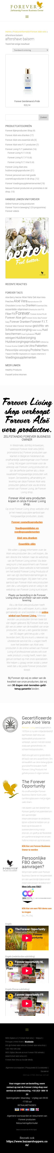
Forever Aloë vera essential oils (19, 140)
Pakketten (41, 346)
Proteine (35, 350)
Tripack (8, 354)
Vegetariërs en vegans (27, 354)
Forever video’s (12, 211)
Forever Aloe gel (15, 317)
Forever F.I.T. (39, 321)
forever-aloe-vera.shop (36, 1045)
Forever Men (11, 326)
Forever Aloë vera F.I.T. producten (20, 144)
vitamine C (41, 354)
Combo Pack (20, 306)
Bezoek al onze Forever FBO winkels (30, 1052)
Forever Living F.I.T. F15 (18, 157)
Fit (13, 314)
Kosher (15, 346)
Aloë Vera (20, 301)
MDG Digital (9, 1052)
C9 (40, 301)
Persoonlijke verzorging (17, 350)
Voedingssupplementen (20, 357)
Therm (45, 349)
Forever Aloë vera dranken (17, 135)
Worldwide (29, 1042)
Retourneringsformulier (27, 1123)
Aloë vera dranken (27, 537)
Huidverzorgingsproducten (22, 341)
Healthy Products (13, 370)
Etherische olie (34, 310)
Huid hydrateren (27, 334)
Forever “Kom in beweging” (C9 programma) (25, 207)
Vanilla (15, 354)
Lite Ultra (29, 345)
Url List (46, 1075)
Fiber (8, 313)
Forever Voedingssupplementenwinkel (23, 183)
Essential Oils (41, 306)
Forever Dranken (20, 321)
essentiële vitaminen (16, 309)
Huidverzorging (26, 338)
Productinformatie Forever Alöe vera (29, 31)
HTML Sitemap (36, 1075)
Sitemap (26, 1075)
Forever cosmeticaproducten (27, 522)
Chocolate (10, 305)
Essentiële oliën (27, 544)
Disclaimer (45, 1071)
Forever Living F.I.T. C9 (18, 153)
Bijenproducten (33, 302)
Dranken (31, 305)
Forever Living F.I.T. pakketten (18, 149)
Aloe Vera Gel (29, 297)
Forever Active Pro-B (38, 314)
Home (8, 31)
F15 (42, 309)
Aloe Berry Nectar (13, 297)
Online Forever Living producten (19, 204)
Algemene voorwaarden (15, 1068)
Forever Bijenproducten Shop (18, 130)
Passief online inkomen (16, 374)
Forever (22, 313)
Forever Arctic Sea (33, 318)
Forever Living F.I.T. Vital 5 (19, 162)
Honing (39, 330)
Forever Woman (24, 326)
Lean (20, 345)
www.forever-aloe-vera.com (16, 1056)
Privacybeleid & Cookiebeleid (37, 1068)
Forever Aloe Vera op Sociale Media (19, 1060)
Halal (34, 330)
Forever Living (28, 727)
